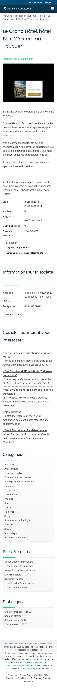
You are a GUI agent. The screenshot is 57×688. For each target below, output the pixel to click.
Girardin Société (12, 574)
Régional (9, 511)
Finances (9, 486)
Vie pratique (10, 533)
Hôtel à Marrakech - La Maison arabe (25, 430)
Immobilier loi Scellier (15, 587)
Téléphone (9, 306)
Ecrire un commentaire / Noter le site (24, 253)
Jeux (7, 503)
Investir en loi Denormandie (19, 583)
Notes (6, 217)
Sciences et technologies (18, 520)
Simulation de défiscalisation (19, 570)
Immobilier (10, 490)
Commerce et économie (17, 477)
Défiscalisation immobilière (18, 561)
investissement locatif (39, 662)
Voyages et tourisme (25, 16)
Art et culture (11, 468)
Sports (8, 529)
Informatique (11, 494)
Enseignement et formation (19, 481)
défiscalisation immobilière (17, 665)
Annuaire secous (12, 643)
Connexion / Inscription (42, 2)
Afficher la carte (13, 314)
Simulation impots (13, 579)
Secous (37, 678)
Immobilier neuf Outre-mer (18, 566)
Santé (7, 516)
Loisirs (8, 507)
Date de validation (8, 233)
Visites (7, 211)
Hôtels (41, 16)
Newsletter (28, 681)
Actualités (9, 464)
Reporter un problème (17, 247)
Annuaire (7, 16)
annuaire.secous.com (18, 8)
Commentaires (12, 225)
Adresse (8, 292)
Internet (8, 498)
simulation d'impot (29, 668)
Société (8, 524)
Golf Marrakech (12, 412)
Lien (5, 201)
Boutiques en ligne (14, 473)
